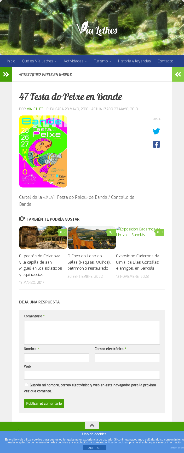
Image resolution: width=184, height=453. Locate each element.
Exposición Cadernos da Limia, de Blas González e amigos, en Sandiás (137, 262)
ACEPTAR (94, 448)
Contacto (165, 61)
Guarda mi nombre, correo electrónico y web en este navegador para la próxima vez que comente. (90, 388)
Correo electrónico (110, 349)
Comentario (34, 316)
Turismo (101, 61)
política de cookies (116, 442)
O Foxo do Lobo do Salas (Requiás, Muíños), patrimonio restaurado (89, 262)
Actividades (73, 61)
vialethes (35, 109)
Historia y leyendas (134, 61)
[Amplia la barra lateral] (6, 74)
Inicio (11, 61)
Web (27, 366)
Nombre (31, 349)
